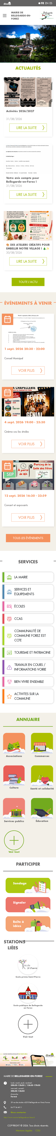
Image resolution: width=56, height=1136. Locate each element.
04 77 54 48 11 (16, 1107)
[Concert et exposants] (28, 475)
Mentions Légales (24, 1130)
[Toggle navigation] (4, 16)
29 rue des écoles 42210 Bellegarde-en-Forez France (30, 1102)
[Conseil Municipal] (28, 328)
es (51, 3)
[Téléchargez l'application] (28, 1058)
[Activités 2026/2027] (28, 92)
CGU (37, 1130)
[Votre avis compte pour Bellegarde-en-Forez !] (28, 158)
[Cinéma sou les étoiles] (28, 401)
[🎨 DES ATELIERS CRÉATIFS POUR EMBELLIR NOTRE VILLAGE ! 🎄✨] (28, 225)
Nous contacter (18, 1112)
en (46, 3)
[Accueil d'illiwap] (13, 3)
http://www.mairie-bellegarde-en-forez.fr (19, 1117)
